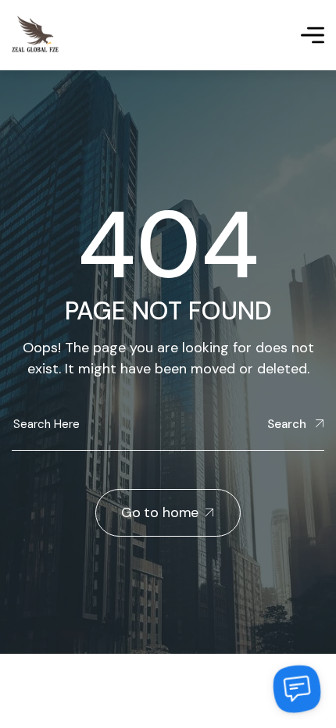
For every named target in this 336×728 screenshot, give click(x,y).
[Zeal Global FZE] (35, 35)
